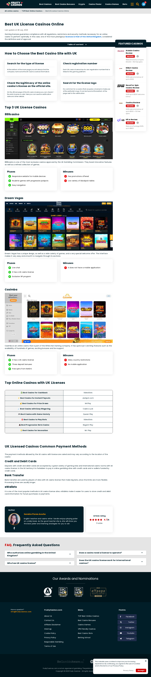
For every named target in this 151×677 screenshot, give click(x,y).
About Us (48, 616)
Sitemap (48, 629)
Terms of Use (50, 646)
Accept (141, 670)
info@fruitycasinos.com (21, 612)
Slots (124, 4)
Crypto (81, 4)
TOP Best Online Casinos (32, 11)
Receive (130, 56)
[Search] (137, 4)
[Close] (145, 661)
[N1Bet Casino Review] (138, 73)
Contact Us (49, 620)
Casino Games (112, 4)
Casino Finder (95, 4)
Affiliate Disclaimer (52, 624)
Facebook (130, 616)
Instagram (129, 627)
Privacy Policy (50, 637)
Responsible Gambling (53, 642)
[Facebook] (14, 528)
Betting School (84, 637)
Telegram (130, 638)
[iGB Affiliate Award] (48, 592)
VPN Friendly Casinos (87, 629)
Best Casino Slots (85, 633)
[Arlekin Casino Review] (138, 56)
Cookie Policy (50, 633)
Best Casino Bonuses (65, 4)
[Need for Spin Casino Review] (138, 91)
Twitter (131, 622)
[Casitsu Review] (138, 105)
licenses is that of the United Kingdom (83, 36)
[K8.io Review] (138, 122)
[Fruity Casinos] (18, 4)
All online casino (12, 11)
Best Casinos (45, 4)
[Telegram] (144, 4)
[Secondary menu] (132, 4)
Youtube (130, 633)
